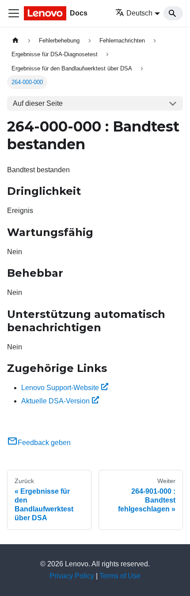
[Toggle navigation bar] (13, 13)
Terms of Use (120, 576)
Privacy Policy (71, 576)
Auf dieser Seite (38, 103)
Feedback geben (44, 442)
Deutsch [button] (139, 13)
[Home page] (15, 40)
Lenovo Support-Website (60, 387)
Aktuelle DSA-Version (55, 401)
